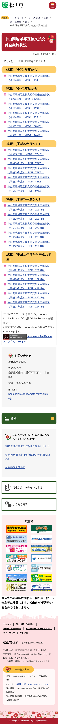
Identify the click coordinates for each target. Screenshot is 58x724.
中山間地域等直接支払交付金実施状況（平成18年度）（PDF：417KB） (29, 295)
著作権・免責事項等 (12, 628)
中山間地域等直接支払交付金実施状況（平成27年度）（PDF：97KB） (29, 188)
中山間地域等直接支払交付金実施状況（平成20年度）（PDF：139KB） (29, 277)
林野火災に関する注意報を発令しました (27, 446)
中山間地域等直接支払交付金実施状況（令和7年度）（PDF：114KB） (29, 78)
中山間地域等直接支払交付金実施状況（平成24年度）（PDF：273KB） (29, 225)
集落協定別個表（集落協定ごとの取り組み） (27, 456)
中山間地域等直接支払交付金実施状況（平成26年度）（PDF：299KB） (29, 207)
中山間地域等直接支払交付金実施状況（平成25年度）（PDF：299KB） (29, 216)
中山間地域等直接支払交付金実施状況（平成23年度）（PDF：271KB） (29, 234)
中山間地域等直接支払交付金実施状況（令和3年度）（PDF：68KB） (29, 124)
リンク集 (24, 633)
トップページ (16, 18)
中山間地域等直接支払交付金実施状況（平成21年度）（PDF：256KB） (29, 268)
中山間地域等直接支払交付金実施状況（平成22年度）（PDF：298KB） (29, 244)
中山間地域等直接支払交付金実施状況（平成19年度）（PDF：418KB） (29, 286)
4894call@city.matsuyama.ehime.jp (32, 684)
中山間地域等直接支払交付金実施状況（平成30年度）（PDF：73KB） (29, 161)
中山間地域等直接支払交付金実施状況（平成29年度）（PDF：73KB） (29, 170)
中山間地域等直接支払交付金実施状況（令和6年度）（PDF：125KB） (29, 96)
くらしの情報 (33, 18)
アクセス (7, 624)
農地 (27, 21)
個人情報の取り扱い (25, 624)
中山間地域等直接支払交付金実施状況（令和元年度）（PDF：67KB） (29, 152)
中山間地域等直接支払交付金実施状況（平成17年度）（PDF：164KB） (29, 304)
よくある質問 (20, 504)
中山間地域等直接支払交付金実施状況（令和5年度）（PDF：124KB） (29, 106)
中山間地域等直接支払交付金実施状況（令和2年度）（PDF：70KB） (29, 133)
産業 (46, 18)
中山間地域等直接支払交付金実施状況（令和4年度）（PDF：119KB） (29, 115)
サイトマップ (9, 633)
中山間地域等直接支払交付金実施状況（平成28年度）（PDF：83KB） (29, 179)
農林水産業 (15, 21)
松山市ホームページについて (39, 628)
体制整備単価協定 (15, 467)
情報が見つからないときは (27, 487)
